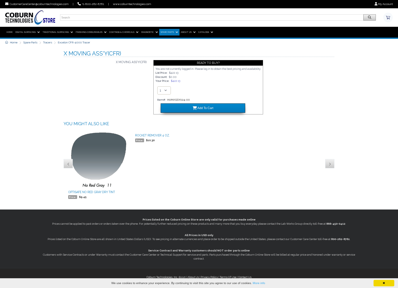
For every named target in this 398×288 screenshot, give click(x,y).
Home (13, 42)
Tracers (47, 42)
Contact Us (244, 277)
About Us (193, 277)
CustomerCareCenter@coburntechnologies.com (39, 4)
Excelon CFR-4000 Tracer (74, 42)
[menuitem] (9, 32)
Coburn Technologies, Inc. (162, 277)
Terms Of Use (228, 277)
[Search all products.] (369, 17)
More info (259, 283)
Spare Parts (30, 42)
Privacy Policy (209, 277)
